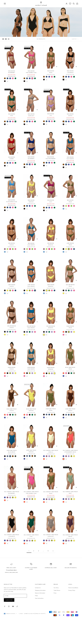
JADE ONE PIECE (51, 409)
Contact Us (38, 588)
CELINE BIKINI (70, 285)
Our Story (56, 588)
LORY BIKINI (70, 244)
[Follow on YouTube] (13, 606)
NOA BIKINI (11, 71)
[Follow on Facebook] (4, 606)
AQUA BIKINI (70, 327)
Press (55, 593)
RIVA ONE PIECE (70, 368)
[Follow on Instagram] (9, 606)
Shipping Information (40, 590)
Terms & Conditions (73, 588)
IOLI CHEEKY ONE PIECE (50, 451)
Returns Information (40, 593)
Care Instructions (39, 598)
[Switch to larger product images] (3, 39)
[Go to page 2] (53, 551)
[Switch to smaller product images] (6, 39)
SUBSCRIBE (9, 600)
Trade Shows (57, 590)
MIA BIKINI (70, 201)
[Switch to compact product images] (8, 39)
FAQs (36, 595)
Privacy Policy (71, 590)
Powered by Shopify (39, 613)
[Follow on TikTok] (17, 606)
